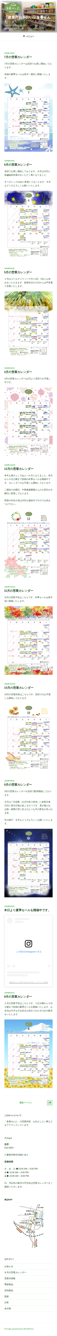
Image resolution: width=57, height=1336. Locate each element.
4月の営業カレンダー (18, 371)
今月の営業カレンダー (15, 1272)
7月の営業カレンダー (18, 57)
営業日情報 (9, 1278)
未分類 (7, 1308)
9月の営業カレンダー (18, 784)
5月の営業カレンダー (18, 272)
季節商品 (8, 1284)
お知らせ (8, 1266)
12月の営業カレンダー (19, 468)
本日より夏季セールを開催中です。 (27, 910)
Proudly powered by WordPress (19, 1329)
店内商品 (8, 1290)
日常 (6, 1302)
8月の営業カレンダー (18, 996)
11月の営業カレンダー (18, 590)
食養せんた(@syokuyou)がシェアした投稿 (28, 982)
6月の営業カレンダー (18, 164)
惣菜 (6, 1296)
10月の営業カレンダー (19, 687)
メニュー (30, 36)
